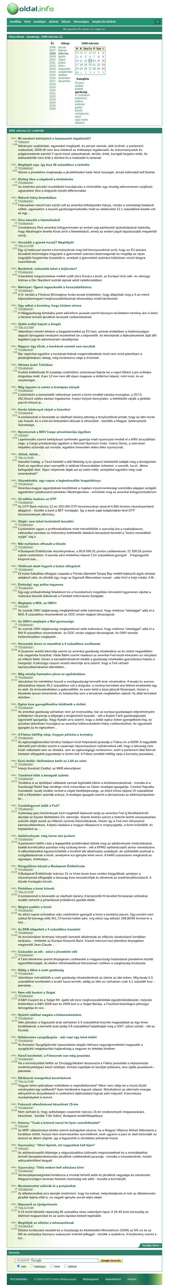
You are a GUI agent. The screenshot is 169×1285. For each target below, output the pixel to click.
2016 (53, 78)
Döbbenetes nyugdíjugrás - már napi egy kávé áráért (57, 1037)
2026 (53, 108)
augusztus (64, 68)
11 (81, 60)
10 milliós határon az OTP (37, 499)
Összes (79, 82)
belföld (79, 86)
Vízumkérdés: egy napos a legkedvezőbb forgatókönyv (59, 480)
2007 (53, 50)
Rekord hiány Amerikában (37, 197)
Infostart (23, 435)
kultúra (79, 101)
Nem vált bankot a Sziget (36, 992)
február (62, 50)
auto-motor (81, 119)
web (23, 1266)
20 (90, 64)
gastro (79, 107)
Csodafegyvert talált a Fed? (39, 805)
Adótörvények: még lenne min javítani (46, 836)
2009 (53, 56)
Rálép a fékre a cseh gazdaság (41, 970)
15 (98, 60)
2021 (53, 93)
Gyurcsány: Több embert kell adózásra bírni (51, 1167)
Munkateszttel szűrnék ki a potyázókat (47, 1186)
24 (77, 68)
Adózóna (23, 141)
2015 (53, 75)
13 (90, 60)
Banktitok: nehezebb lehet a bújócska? (47, 268)
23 (103, 64)
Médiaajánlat (91, 1279)
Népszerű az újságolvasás (37, 1204)
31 (77, 72)
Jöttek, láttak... (29, 454)
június (62, 62)
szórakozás (82, 113)
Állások (65, 21)
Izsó (92, 29)
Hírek (27, 21)
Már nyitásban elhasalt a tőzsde (42, 543)
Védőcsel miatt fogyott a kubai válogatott (49, 566)
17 (77, 64)
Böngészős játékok (104, 21)
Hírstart (132, 1279)
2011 (52, 62)
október (62, 75)
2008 (53, 53)
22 (98, 64)
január (62, 47)
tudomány (81, 98)
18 (81, 64)
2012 (53, 65)
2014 (53, 71)
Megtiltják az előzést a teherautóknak (46, 1222)
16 (103, 60)
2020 (53, 90)
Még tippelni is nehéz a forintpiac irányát (48, 387)
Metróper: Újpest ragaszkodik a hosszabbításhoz (55, 287)
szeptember (65, 71)
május (62, 59)
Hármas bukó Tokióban (35, 364)
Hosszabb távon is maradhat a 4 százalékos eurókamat (59, 643)
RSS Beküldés (19, 1279)
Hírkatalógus (81, 21)
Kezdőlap (15, 21)
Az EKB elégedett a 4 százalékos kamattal (49, 929)
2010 (53, 59)
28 (90, 52)
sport (78, 116)
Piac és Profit (26, 245)
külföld (79, 89)
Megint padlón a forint (34, 907)
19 (85, 64)
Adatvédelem (113, 1279)
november (64, 78)
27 (85, 52)
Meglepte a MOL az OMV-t (37, 603)
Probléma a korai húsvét (36, 888)
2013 (53, 68)
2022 (53, 96)
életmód (80, 104)
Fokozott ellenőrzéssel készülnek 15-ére (48, 1104)
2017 (53, 81)
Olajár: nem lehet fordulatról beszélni (46, 521)
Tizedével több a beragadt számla (43, 775)
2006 (53, 47)
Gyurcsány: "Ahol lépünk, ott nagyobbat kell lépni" (56, 1145)
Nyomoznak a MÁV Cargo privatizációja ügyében (54, 432)
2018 (53, 84)
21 (94, 64)
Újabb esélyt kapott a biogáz (39, 324)
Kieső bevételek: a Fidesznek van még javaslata (54, 1055)
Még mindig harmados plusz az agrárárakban (51, 674)
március (63, 53)
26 (81, 52)
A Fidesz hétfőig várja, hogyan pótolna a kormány (55, 734)
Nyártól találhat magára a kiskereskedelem (49, 1015)
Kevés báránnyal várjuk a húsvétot (44, 409)
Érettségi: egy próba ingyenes (40, 584)
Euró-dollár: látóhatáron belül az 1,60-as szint (52, 761)
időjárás (80, 122)
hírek (57, 1266)
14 (94, 60)
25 (77, 52)
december (64, 81)
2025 (53, 105)
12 (85, 60)
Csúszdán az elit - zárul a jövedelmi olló (47, 951)
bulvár (79, 110)
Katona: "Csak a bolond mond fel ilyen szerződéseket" (59, 1122)
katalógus (40, 1266)
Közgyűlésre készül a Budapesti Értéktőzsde (51, 866)
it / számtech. (82, 95)
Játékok (53, 21)
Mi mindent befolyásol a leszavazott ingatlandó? (54, 138)
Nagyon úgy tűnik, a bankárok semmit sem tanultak (56, 346)
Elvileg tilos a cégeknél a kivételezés (45, 179)
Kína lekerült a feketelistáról (39, 220)
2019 (53, 87)
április (62, 56)
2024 (53, 102)
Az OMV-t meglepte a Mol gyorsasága (46, 621)
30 (103, 68)
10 (77, 60)
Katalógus (40, 21)
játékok (72, 1266)
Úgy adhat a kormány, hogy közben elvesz (49, 305)
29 (94, 52)
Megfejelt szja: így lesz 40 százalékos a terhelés (54, 164)
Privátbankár (26, 168)
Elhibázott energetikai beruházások (44, 1078)
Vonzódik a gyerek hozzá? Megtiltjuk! (46, 242)
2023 (53, 99)
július (61, 65)
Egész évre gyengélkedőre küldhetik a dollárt (52, 704)
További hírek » (151, 1245)
